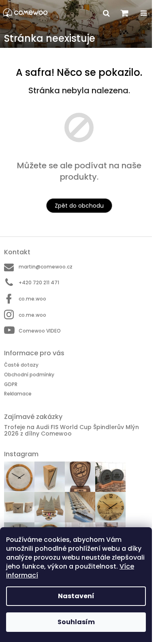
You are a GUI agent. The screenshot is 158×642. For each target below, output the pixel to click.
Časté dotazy (21, 364)
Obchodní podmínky (29, 374)
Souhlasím (76, 622)
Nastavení (76, 596)
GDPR (10, 384)
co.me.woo (32, 298)
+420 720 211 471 (39, 282)
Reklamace (18, 393)
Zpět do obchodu (79, 206)
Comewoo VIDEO (40, 330)
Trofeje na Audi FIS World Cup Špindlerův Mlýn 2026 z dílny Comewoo (71, 430)
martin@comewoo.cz (46, 266)
